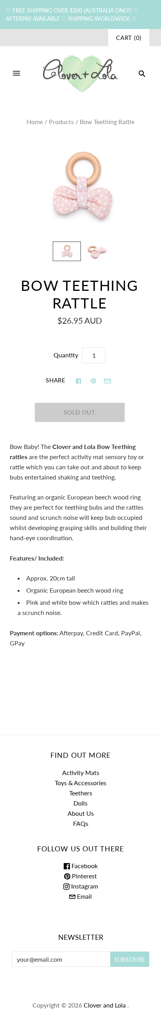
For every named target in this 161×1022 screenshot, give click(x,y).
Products (61, 121)
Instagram (84, 886)
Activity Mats (80, 772)
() (128, 37)
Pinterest (83, 876)
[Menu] (16, 73)
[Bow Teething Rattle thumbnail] (66, 251)
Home (35, 121)
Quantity (66, 355)
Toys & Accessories (80, 782)
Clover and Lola (105, 1005)
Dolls (80, 803)
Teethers (80, 793)
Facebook (84, 865)
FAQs (80, 823)
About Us (81, 813)
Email (83, 896)
